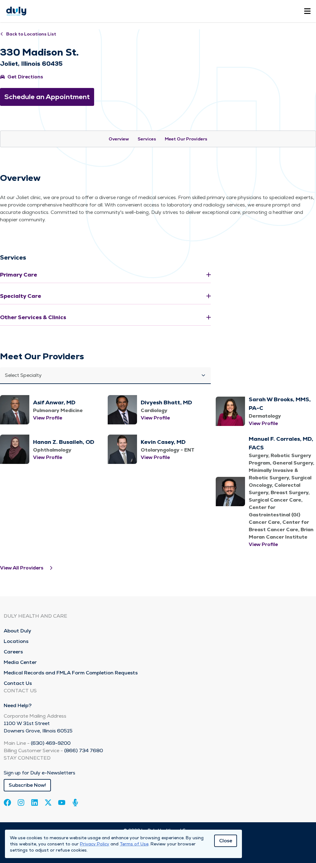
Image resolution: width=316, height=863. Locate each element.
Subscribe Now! (27, 785)
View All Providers (22, 568)
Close (225, 840)
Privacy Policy (94, 844)
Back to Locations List (31, 34)
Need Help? (17, 705)
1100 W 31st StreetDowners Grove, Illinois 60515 (38, 727)
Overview (119, 139)
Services (147, 139)
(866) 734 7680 (83, 750)
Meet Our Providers (186, 139)
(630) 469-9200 (51, 743)
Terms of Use (134, 844)
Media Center (20, 662)
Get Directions (25, 76)
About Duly (17, 630)
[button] (105, 375)
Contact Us (18, 683)
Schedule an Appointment (47, 96)
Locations (16, 641)
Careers (13, 651)
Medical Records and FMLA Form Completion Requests (71, 672)
